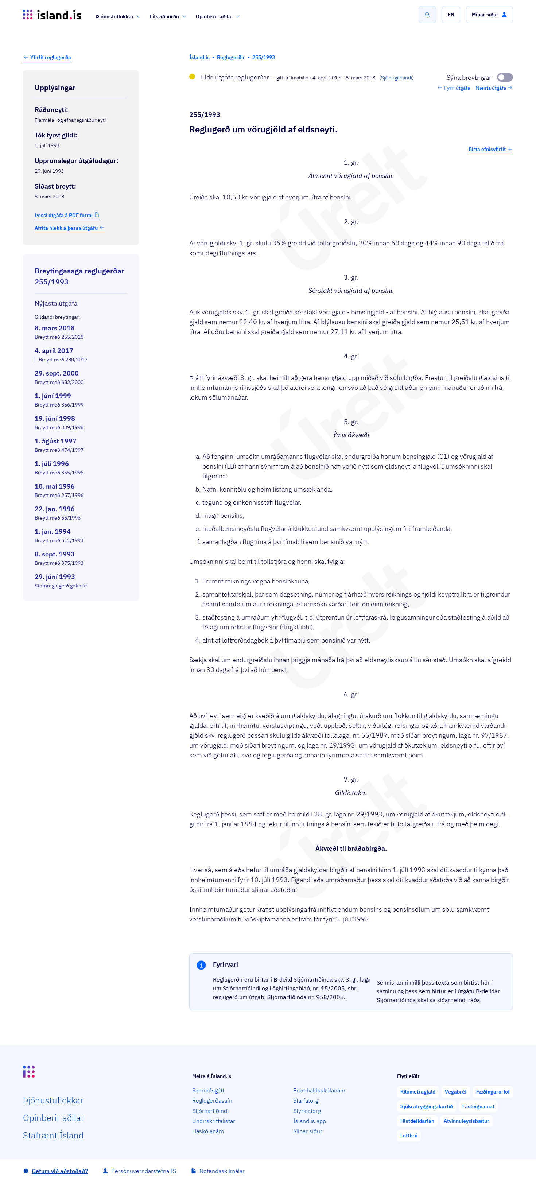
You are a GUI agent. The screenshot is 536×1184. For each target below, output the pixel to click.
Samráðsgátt (208, 1090)
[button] (451, 14)
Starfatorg (305, 1100)
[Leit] (427, 14)
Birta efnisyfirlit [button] (487, 149)
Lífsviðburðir (165, 16)
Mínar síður (307, 1131)
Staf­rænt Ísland (53, 1135)
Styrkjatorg (307, 1110)
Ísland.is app (309, 1121)
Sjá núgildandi (396, 77)
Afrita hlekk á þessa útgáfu (66, 227)
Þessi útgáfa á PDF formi (64, 214)
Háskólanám (208, 1131)
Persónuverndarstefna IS (143, 1171)
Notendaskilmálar (222, 1171)
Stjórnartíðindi (210, 1110)
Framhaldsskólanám (319, 1090)
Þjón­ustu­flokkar (53, 1100)
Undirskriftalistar (213, 1121)
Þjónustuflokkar (115, 16)
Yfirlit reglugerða (50, 57)
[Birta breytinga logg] (81, 607)
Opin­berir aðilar (53, 1117)
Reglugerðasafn (212, 1100)
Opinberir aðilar (214, 16)
